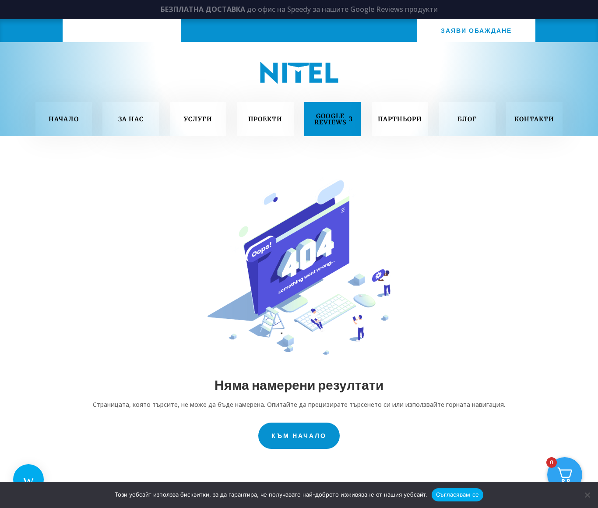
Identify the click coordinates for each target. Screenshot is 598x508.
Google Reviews (330, 119)
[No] (587, 494)
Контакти (534, 119)
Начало (64, 119)
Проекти (265, 119)
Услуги (198, 119)
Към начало (299, 435)
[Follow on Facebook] (122, 30)
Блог (467, 119)
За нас (131, 119)
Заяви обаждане (476, 30)
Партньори (400, 119)
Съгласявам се (457, 494)
